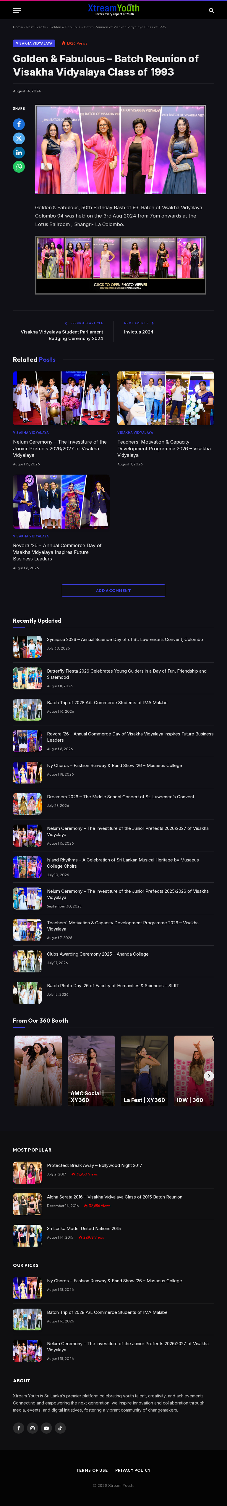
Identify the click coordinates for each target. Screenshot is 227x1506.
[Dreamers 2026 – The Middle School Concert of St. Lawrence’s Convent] (27, 804)
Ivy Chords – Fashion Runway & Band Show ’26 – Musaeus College (114, 765)
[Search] (211, 10)
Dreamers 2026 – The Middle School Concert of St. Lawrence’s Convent (120, 796)
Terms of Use (92, 1470)
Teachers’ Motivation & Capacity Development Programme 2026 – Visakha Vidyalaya (164, 448)
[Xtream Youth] (113, 10)
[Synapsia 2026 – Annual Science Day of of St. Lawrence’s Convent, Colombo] (27, 647)
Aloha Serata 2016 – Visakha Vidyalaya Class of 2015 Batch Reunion (114, 1197)
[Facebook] (19, 124)
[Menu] (17, 10)
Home (18, 27)
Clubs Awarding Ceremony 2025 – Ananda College (98, 954)
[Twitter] (19, 138)
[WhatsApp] (19, 167)
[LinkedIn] (19, 152)
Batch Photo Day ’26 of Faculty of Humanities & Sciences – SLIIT (113, 985)
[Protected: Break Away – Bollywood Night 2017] (27, 1173)
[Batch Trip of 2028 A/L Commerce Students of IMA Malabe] (27, 710)
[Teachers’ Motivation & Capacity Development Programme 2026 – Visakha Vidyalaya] (165, 398)
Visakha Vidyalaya (34, 43)
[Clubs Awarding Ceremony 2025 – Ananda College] (27, 961)
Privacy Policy (133, 1470)
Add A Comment (113, 590)
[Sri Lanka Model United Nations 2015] (27, 1236)
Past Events (36, 27)
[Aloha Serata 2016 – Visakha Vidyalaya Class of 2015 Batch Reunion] (27, 1204)
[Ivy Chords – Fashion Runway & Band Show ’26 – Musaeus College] (27, 773)
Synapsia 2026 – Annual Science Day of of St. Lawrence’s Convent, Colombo (125, 639)
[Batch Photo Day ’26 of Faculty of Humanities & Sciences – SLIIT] (27, 993)
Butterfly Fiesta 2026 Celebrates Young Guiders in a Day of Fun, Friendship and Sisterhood (127, 674)
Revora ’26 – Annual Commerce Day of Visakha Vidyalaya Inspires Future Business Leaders (57, 552)
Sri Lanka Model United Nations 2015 (84, 1228)
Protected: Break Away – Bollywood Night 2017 (94, 1165)
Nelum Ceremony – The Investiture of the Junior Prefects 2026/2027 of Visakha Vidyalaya (60, 448)
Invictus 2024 (138, 332)
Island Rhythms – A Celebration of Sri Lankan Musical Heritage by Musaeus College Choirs (123, 863)
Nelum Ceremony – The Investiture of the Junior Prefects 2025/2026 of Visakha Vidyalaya (128, 894)
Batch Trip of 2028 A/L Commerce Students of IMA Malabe (107, 702)
